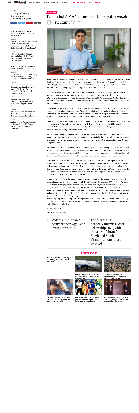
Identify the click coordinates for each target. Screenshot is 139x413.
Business (31, 2)
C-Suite (73, 2)
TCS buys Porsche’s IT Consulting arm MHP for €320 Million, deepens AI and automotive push (23, 76)
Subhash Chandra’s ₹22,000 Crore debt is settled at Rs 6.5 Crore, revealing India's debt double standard (22, 57)
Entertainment (64, 2)
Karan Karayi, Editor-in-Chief (64, 23)
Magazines (98, 2)
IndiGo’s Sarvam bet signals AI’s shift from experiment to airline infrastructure (23, 33)
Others (90, 2)
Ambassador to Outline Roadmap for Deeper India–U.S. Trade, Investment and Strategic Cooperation (23, 125)
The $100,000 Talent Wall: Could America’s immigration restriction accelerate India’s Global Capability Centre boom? (23, 45)
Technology (54, 2)
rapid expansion (57, 92)
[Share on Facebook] (13, 23)
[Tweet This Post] (21, 23)
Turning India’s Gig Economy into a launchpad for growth (21, 16)
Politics (38, 2)
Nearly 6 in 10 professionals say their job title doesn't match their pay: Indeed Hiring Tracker (23, 114)
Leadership (46, 2)
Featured (62, 212)
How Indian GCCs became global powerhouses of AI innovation (23, 67)
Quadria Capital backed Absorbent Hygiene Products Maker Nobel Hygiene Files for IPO (22, 102)
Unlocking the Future (56, 85)
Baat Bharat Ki (81, 2)
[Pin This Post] (29, 23)
